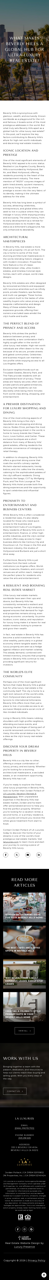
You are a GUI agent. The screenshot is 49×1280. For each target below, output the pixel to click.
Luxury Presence (24, 1246)
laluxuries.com (11, 842)
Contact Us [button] (13, 1091)
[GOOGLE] (31, 1229)
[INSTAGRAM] (24, 1229)
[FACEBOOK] (17, 1229)
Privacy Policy (36, 1260)
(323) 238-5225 (24, 1138)
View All (23, 1031)
